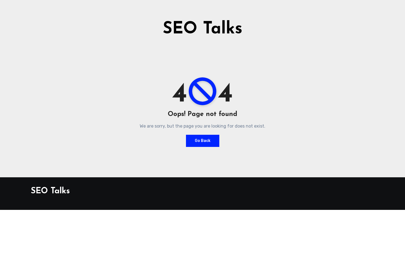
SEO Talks (202, 29)
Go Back (202, 140)
